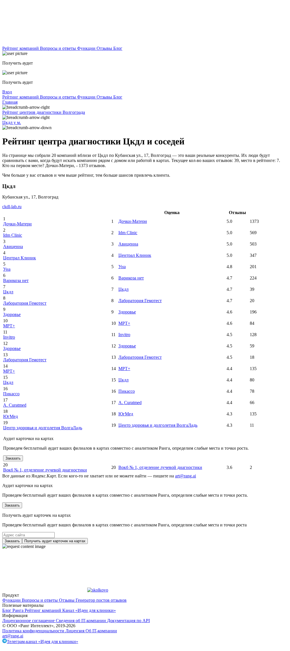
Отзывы (105, 48)
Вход (7, 91)
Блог (117, 48)
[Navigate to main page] (44, 43)
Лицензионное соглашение (29, 620)
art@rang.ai (12, 635)
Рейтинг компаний (21, 48)
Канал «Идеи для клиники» (89, 610)
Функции (87, 48)
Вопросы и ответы (58, 48)
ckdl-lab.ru (12, 206)
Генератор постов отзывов (101, 600)
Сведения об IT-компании (81, 620)
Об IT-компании (101, 630)
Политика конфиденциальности (33, 630)
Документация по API (128, 620)
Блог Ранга (13, 610)
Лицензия (75, 630)
